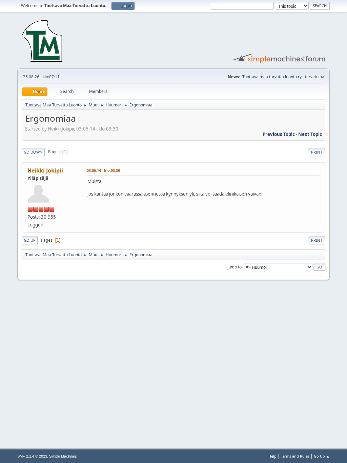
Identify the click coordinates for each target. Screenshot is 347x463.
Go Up (30, 240)
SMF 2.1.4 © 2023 (32, 456)
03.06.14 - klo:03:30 (103, 170)
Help (272, 456)
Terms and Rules (295, 456)
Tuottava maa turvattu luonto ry (272, 77)
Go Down (33, 152)
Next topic (310, 134)
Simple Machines (63, 456)
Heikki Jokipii (45, 170)
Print (316, 152)
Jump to (234, 266)
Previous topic (279, 134)
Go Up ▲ (322, 456)
